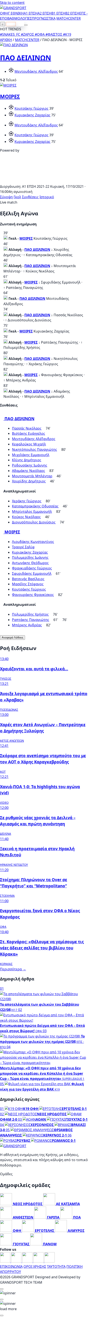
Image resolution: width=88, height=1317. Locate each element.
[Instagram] (16, 1261)
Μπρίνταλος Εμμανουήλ (32, 511)
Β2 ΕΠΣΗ (72, 13)
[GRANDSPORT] (13, 8)
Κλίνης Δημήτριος (26, 460)
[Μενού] (26, 25)
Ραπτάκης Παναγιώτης (30, 619)
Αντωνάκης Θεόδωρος (30, 562)
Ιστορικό (47, 197)
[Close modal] (1, 1289)
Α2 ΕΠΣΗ (44, 13)
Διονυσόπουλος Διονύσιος (34, 522)
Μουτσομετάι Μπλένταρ (32, 476)
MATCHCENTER (27, 39)
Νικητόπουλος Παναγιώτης (34, 449)
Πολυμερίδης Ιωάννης (30, 557)
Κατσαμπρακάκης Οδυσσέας (35, 506)
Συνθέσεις (30, 197)
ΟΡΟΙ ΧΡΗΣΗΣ (34, 1266)
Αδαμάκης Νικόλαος (28, 470)
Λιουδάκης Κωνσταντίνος (33, 541)
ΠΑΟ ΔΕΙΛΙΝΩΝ (25, 57)
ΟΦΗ (4, 13)
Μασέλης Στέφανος (28, 584)
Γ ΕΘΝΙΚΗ (16, 13)
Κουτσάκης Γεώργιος (31, 108)
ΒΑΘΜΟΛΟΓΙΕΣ (19, 18)
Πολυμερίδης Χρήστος (30, 614)
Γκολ (17, 197)
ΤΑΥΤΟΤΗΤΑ (56, 1266)
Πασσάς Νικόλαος (26, 428)
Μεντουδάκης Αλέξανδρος (36, 71)
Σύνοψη (6, 197)
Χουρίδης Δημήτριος (29, 481)
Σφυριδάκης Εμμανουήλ (31, 573)
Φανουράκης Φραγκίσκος (33, 594)
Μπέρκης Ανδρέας (27, 625)
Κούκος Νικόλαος (26, 516)
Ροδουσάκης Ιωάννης (29, 465)
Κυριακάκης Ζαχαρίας (32, 115)
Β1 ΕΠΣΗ (58, 13)
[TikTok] (49, 1261)
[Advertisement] (44, 181)
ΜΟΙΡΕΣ (10, 96)
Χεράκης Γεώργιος (26, 501)
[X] (38, 1261)
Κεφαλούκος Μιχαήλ (29, 444)
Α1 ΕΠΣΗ (31, 13)
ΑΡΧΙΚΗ (6, 39)
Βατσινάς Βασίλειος (28, 578)
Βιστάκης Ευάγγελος (28, 433)
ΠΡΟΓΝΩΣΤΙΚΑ (44, 18)
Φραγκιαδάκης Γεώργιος (32, 568)
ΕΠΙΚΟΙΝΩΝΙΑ (11, 1266)
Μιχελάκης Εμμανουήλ (30, 454)
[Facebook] (5, 1261)
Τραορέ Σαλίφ (23, 547)
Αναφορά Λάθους (12, 637)
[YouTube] (27, 1261)
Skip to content (12, 2)
